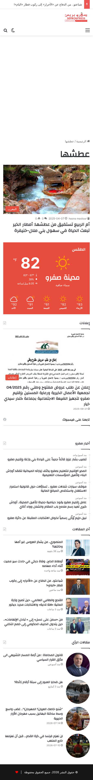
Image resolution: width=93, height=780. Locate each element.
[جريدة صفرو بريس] (76, 17)
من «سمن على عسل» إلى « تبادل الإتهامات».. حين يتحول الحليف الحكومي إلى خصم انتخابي (33, 622)
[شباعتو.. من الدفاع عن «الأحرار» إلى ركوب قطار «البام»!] (78, 586)
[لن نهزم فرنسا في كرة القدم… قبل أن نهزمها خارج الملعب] (78, 746)
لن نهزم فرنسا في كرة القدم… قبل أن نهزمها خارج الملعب (34, 738)
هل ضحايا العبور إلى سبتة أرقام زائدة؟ (38, 682)
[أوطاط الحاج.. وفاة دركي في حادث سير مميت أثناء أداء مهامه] (78, 567)
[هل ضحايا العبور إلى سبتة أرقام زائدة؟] (78, 692)
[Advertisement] (46, 89)
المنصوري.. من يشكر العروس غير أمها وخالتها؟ (38, 544)
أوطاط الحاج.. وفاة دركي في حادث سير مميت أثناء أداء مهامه (33, 564)
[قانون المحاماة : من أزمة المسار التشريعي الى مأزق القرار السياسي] (78, 665)
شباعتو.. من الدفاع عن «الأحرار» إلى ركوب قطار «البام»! (48, 4)
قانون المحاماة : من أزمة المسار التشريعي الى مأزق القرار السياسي (33, 657)
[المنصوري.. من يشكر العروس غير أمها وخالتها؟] (78, 548)
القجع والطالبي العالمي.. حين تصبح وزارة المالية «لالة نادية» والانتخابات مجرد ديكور (36, 602)
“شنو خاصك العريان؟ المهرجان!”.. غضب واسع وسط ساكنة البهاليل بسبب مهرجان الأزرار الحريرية (34, 713)
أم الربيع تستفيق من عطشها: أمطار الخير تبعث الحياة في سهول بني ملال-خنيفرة (51, 227)
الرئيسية (81, 141)
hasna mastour (78, 218)
